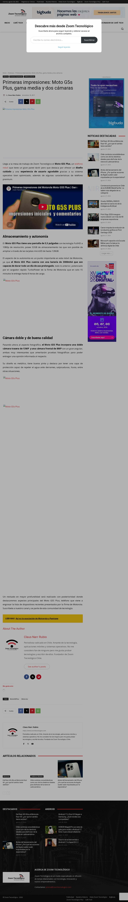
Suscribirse (89, 40)
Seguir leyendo (64, 47)
